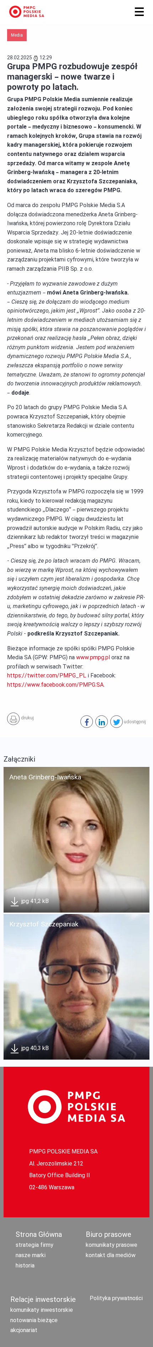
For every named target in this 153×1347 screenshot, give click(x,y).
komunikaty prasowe (111, 1244)
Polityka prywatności (116, 1298)
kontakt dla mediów (111, 1255)
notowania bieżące (34, 1320)
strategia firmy (34, 1244)
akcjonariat (23, 1330)
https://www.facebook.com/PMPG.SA (55, 684)
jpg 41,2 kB (34, 901)
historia (25, 1265)
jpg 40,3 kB (34, 1048)
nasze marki (31, 1255)
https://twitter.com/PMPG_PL (46, 675)
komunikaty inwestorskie (41, 1310)
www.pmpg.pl (93, 657)
